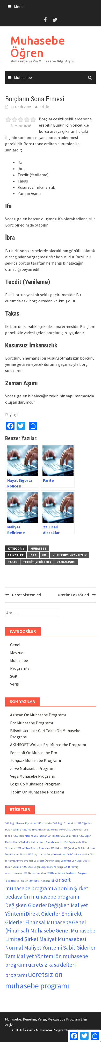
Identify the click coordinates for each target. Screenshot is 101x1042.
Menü (19, 6)
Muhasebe (23, 77)
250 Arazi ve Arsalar (34, 829)
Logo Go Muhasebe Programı (35, 783)
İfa (44, 555)
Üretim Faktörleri (73, 594)
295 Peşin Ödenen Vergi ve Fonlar (52, 860)
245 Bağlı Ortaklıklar (65, 823)
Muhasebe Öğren (37, 46)
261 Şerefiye (70, 848)
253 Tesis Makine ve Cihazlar (30, 835)
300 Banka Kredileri (35, 873)
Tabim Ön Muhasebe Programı (37, 792)
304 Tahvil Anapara (40, 881)
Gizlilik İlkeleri (22, 1030)
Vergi (14, 684)
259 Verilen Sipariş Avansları (33, 848)
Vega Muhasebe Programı (32, 776)
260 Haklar (57, 848)
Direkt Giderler (43, 913)
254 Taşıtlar (54, 835)
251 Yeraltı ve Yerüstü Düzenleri (65, 829)
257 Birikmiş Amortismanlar (47, 842)
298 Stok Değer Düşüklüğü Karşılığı (43, 867)
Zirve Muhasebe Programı (32, 768)
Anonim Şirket (71, 888)
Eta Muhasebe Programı (31, 722)
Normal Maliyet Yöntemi (33, 947)
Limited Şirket (22, 939)
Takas (12, 562)
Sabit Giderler (79, 947)
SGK (13, 676)
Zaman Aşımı (66, 562)
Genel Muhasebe (75, 930)
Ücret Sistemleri (26, 594)
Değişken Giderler (26, 905)
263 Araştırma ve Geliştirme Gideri (46, 854)
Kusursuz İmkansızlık (69, 555)
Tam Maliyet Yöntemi (30, 956)
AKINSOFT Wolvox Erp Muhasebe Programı (48, 744)
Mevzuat (17, 652)
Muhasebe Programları (53, 1030)
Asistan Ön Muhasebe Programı (38, 714)
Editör (44, 106)
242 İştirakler (44, 823)
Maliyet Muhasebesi (62, 939)
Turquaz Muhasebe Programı (35, 760)
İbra (33, 555)
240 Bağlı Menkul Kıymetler (21, 823)
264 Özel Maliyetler (78, 854)
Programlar (20, 668)
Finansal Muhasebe (48, 922)
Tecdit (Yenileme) (37, 562)
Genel (15, 644)
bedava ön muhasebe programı (42, 896)
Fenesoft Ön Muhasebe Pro (33, 752)
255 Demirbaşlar (70, 835)
